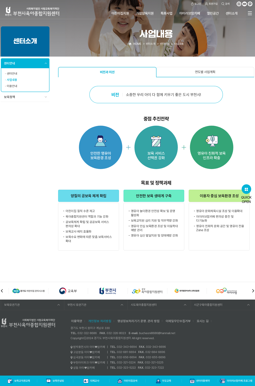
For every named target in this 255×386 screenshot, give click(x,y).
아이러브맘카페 (189, 13)
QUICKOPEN (246, 199)
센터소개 (231, 13)
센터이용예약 (203, 380)
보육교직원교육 (22, 380)
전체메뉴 (249, 13)
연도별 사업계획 (205, 72)
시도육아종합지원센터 (144, 305)
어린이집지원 (120, 13)
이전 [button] (2, 290)
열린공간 (213, 13)
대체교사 (94, 380)
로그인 (197, 3)
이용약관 (76, 321)
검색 (227, 3)
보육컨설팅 (58, 380)
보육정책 (9, 97)
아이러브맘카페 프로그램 (239, 380)
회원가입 (213, 3)
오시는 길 (203, 321)
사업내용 (12, 80)
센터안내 (9, 63)
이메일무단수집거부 (178, 321)
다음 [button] (253, 290)
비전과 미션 (107, 72)
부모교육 (166, 380)
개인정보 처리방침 (99, 321)
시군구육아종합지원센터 (208, 305)
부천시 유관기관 (76, 305)
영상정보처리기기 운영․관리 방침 (138, 321)
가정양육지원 (145, 13)
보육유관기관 (12, 305)
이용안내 (12, 86)
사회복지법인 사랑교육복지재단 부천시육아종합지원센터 (32, 11)
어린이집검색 (130, 380)
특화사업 (166, 13)
